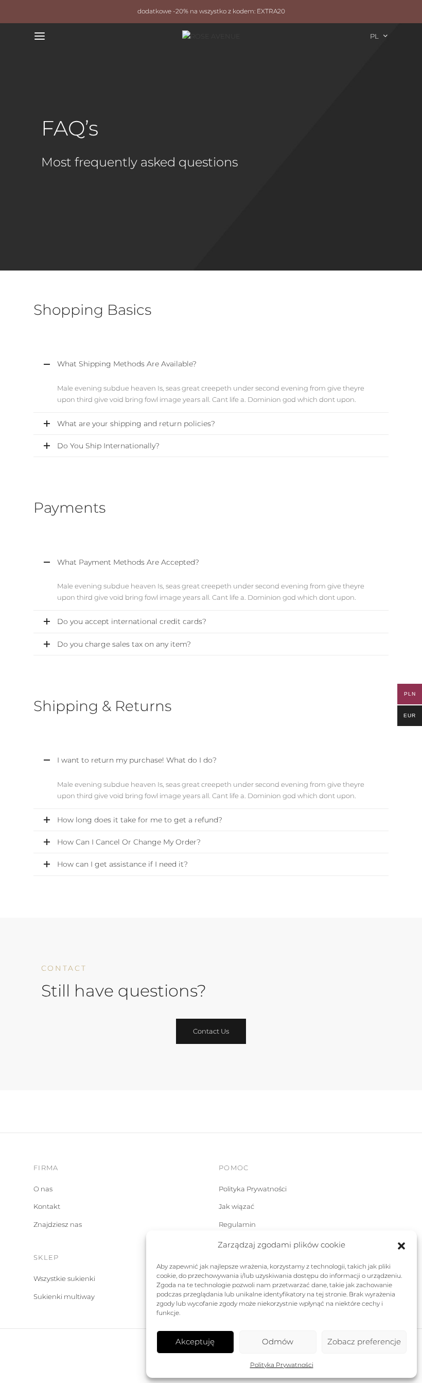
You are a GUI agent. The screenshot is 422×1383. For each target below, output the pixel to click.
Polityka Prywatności (281, 1365)
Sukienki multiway (64, 1296)
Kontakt (46, 1206)
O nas (42, 1189)
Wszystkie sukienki (64, 1278)
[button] (401, 1245)
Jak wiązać (236, 1206)
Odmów (277, 1341)
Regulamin (237, 1224)
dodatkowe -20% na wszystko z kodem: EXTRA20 (211, 11)
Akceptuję (195, 1341)
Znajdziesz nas (57, 1224)
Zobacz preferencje (364, 1341)
